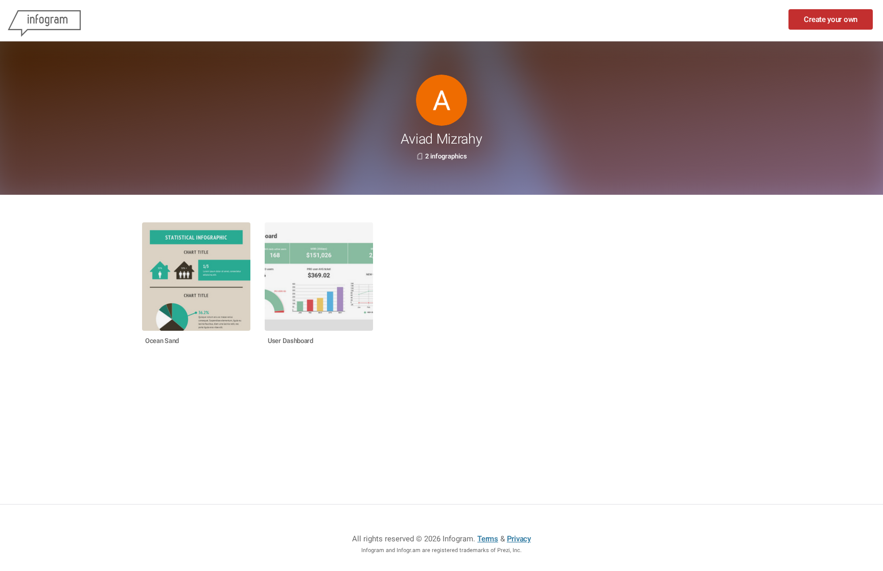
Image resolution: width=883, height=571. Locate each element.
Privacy (519, 538)
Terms (487, 538)
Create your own (830, 19)
